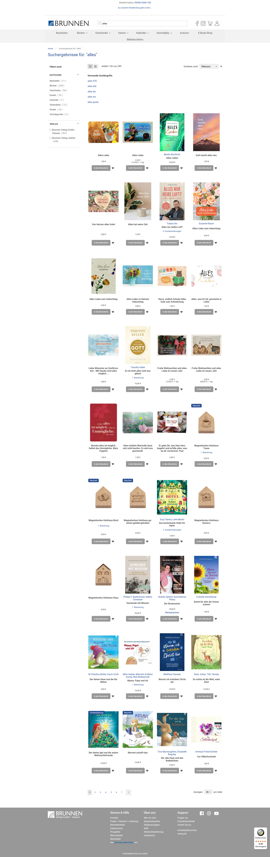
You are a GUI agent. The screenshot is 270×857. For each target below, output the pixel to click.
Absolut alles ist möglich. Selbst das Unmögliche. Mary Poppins (103, 448)
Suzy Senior (166, 519)
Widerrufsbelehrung (153, 832)
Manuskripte (116, 835)
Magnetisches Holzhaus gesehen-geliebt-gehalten (138, 521)
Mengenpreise (172, 612)
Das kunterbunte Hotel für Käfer (172, 524)
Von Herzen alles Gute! (103, 224)
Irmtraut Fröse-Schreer (206, 751)
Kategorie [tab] (56, 75)
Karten (59, 95)
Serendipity (61, 104)
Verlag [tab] (54, 124)
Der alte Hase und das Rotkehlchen (172, 759)
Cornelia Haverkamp (206, 597)
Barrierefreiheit (117, 825)
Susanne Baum (206, 223)
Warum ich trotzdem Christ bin (172, 680)
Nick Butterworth (141, 677)
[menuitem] (61, 33)
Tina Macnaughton (167, 751)
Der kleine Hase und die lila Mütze (103, 680)
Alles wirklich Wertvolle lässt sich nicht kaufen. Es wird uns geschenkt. (138, 448)
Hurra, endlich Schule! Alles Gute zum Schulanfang (172, 300)
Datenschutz (116, 828)
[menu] (135, 36)
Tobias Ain (172, 223)
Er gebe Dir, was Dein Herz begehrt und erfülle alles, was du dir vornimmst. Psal (172, 448)
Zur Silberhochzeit (206, 756)
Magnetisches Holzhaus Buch (103, 520)
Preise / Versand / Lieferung (124, 821)
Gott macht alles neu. (206, 155)
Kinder (59, 109)
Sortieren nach (191, 66)
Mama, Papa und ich (137, 680)
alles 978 (92, 81)
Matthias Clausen (172, 674)
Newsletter (115, 839)
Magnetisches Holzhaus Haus (103, 597)
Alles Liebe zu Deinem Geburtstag (138, 300)
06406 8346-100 (143, 2)
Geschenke (61, 90)
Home (50, 48)
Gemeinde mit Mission (137, 603)
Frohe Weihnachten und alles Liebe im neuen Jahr (172, 369)
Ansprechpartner (152, 821)
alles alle (92, 86)
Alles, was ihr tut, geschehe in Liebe (206, 300)
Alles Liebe (103, 155)
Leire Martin (178, 519)
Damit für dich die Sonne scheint (206, 603)
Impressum (149, 835)
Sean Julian (200, 674)
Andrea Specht (165, 597)
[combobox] (142, 23)
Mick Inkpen (129, 674)
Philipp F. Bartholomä (134, 597)
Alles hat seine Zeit (138, 224)
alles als (92, 91)
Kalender (59, 100)
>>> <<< (123, 842)
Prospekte (115, 832)
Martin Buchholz (172, 154)
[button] (112, 167)
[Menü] (265, 829)
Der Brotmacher (172, 603)
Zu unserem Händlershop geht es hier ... (135, 8)
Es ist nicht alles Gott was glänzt (138, 372)
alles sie (92, 96)
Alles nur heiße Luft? (172, 227)
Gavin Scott (113, 674)
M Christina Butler (97, 674)
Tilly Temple (213, 674)
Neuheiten (60, 80)
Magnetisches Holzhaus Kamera (206, 521)
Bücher (59, 85)
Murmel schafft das (138, 752)
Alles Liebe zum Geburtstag (206, 228)
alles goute (93, 102)
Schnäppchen (62, 114)
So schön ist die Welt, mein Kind (206, 680)
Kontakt (114, 817)
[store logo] (69, 23)
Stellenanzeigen (152, 825)
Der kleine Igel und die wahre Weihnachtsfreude (103, 754)
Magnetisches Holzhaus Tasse (206, 447)
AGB (146, 828)
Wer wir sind (150, 817)
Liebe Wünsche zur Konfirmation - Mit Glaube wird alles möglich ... (103, 371)
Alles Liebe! (172, 158)
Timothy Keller (138, 367)
